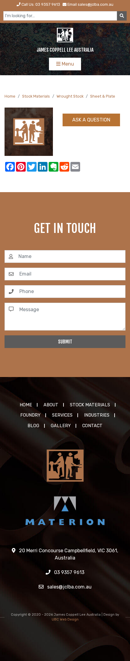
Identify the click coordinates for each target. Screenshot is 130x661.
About (51, 405)
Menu (67, 64)
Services (62, 415)
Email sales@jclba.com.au (90, 4)
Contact (92, 425)
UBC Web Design (65, 619)
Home (10, 96)
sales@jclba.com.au (69, 587)
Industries (96, 415)
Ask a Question (91, 120)
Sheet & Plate (102, 96)
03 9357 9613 (68, 572)
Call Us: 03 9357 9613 (40, 4)
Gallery (61, 425)
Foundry (30, 415)
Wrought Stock (70, 96)
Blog (33, 425)
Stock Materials (36, 96)
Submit (65, 342)
